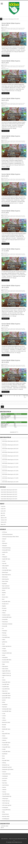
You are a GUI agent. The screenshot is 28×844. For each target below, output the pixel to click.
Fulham (3, 639)
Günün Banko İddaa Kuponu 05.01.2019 (9, 492)
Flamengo (4, 632)
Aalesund (4, 538)
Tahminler (3, 30)
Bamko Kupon (5, 572)
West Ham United (5, 816)
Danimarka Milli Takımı (6, 617)
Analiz (3, 554)
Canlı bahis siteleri (4, 826)
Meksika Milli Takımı (6, 729)
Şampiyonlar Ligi (5, 765)
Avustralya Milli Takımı (6, 570)
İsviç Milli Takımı (5, 686)
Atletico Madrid (5, 565)
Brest (3, 599)
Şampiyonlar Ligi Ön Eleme (7, 769)
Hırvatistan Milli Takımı (6, 659)
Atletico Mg (4, 567)
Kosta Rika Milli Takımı (6, 711)
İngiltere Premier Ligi (6, 675)
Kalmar (3, 702)
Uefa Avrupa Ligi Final (6, 805)
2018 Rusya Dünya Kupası (7, 534)
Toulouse (4, 791)
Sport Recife (4, 778)
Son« (25, 397)
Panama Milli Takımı (6, 742)
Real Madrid (4, 753)
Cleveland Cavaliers (6, 615)
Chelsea (3, 612)
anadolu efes (5, 552)
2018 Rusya (4, 532)
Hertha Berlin (5, 657)
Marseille (4, 724)
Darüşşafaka (5, 619)
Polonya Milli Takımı (6, 747)
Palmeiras (4, 740)
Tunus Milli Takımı (5, 794)
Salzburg (4, 762)
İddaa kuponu (15, 29)
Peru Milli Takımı (5, 744)
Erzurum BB (4, 626)
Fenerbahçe (4, 630)
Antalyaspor (4, 556)
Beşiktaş (4, 592)
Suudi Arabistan (5, 785)
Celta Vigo (4, 610)
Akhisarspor (4, 543)
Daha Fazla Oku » (5, 55)
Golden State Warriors (6, 646)
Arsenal (3, 561)
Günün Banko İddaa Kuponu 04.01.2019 (11, 18)
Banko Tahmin (5, 581)
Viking (3, 812)
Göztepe (4, 648)
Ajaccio (3, 541)
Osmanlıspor (5, 738)
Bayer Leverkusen (5, 585)
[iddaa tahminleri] (14, 8)
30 (19, 395)
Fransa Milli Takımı (6, 637)
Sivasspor (4, 771)
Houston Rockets (5, 662)
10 (14, 395)
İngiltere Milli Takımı (6, 670)
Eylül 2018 (3, 515)
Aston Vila (4, 563)
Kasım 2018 (3, 511)
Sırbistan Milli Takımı (6, 773)
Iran (3, 677)
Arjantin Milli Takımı (6, 559)
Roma (3, 756)
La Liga (3, 713)
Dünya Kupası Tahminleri (7, 623)
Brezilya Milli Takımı (6, 601)
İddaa (11, 29)
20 (16, 395)
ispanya (3, 679)
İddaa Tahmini (21, 29)
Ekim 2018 (3, 513)
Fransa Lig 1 (4, 635)
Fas (3, 628)
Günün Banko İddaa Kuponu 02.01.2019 (9, 498)
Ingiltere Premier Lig (6, 673)
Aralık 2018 (3, 508)
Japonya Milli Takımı (6, 697)
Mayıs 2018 (3, 524)
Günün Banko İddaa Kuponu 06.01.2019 (9, 489)
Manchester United (6, 722)
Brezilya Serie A (5, 603)
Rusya (3, 758)
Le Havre (4, 715)
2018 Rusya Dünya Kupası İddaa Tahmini (10, 536)
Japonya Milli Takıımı (6, 695)
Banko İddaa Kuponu (6, 28)
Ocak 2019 (3, 506)
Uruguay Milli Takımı (6, 809)
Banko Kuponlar (19, 28)
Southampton (5, 776)
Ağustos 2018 (3, 517)
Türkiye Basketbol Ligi (6, 796)
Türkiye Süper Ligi (5, 800)
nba (3, 731)
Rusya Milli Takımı (5, 760)
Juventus (4, 700)
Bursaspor (4, 608)
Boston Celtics (5, 597)
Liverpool (4, 720)
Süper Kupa (4, 782)
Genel (9, 29)
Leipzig (3, 717)
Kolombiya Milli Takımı (6, 709)
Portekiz (4, 749)
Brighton (4, 606)
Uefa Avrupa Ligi (5, 803)
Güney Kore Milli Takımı (7, 653)
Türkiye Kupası (5, 798)
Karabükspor (5, 704)
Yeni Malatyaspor (5, 818)
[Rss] (14, 840)
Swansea (4, 787)
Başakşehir (4, 583)
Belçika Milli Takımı (6, 588)
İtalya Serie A (5, 691)
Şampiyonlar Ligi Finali (6, 767)
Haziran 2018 (3, 522)
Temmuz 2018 (4, 519)
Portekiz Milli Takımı (6, 751)
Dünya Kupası (5, 621)
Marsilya (4, 726)
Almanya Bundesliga (6, 547)
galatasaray (4, 641)
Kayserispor (4, 706)
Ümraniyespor (5, 807)
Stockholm (4, 780)
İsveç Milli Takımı (5, 684)
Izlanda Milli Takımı (6, 693)
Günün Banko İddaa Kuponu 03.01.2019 (9, 496)
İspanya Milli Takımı (6, 682)
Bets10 (6, 29)
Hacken (3, 655)
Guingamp (4, 650)
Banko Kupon (13, 28)
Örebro (3, 735)
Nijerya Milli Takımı (6, 733)
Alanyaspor (4, 545)
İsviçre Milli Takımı (6, 688)
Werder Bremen (5, 814)
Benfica (3, 590)
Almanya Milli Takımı (6, 550)
